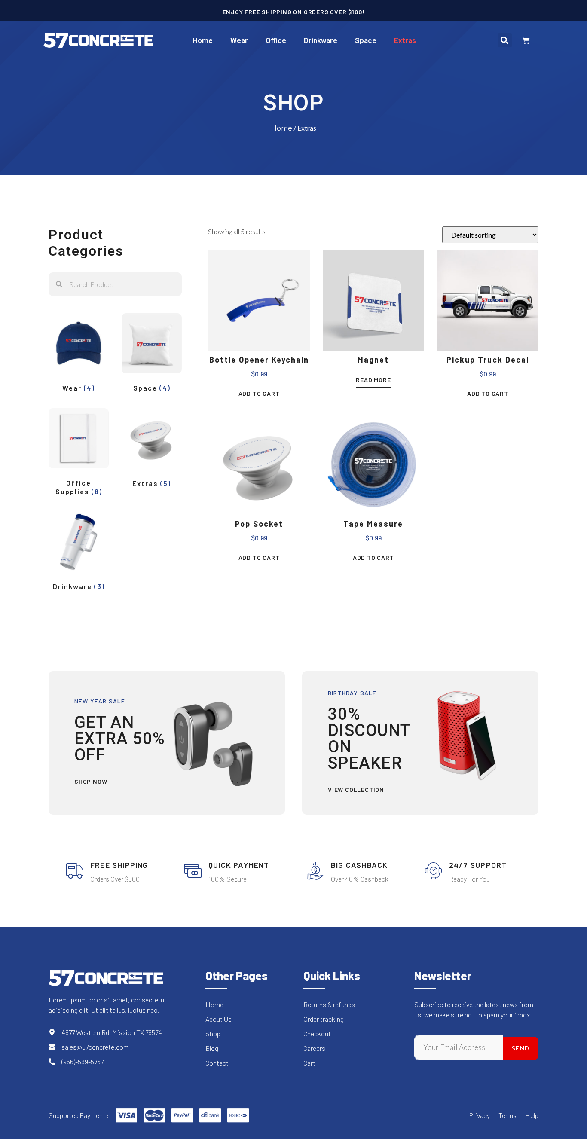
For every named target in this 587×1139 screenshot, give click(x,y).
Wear (239, 40)
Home (203, 40)
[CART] (526, 40)
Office (276, 40)
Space (365, 40)
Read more (373, 379)
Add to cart (259, 393)
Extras (405, 40)
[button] (505, 40)
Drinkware (320, 40)
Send (521, 1048)
